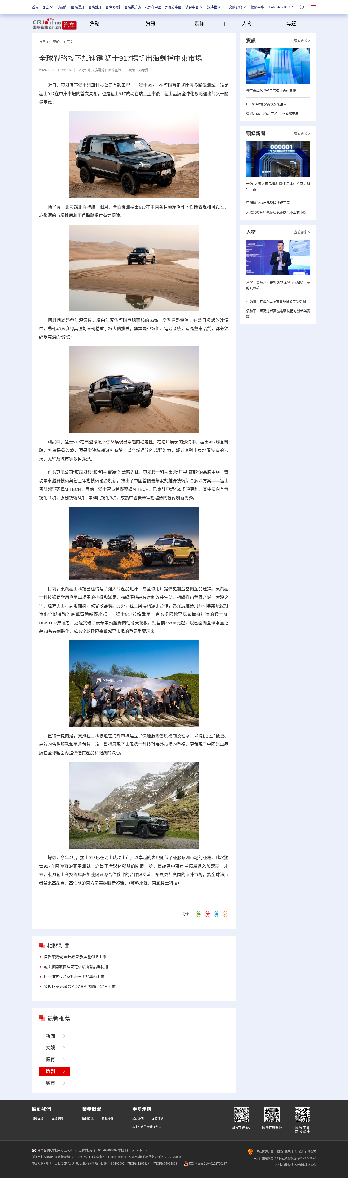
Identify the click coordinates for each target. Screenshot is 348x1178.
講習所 (62, 7)
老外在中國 (153, 7)
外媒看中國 (173, 7)
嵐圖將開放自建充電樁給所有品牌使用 (76, 967)
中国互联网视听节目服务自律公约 (53, 1163)
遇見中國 (192, 7)
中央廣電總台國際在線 (104, 70)
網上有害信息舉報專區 (146, 1127)
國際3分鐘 (112, 7)
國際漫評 (78, 7)
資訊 (150, 23)
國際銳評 (95, 7)
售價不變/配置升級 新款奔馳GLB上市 (75, 957)
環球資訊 (88, 1119)
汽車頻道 (56, 42)
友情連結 (157, 1119)
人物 (246, 23)
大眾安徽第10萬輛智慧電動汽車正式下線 (276, 212)
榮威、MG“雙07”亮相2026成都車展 (272, 114)
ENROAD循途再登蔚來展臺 (266, 104)
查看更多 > (302, 41)
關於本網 (37, 1119)
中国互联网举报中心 (50, 1150)
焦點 (106, 23)
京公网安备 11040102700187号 (209, 1163)
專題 (291, 23)
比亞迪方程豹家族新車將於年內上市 (74, 977)
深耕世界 (213, 7)
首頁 (35, 7)
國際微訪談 (132, 7)
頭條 (199, 23)
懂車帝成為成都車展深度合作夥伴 (271, 91)
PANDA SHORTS (281, 7)
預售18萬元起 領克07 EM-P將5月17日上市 (80, 987)
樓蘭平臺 (257, 7)
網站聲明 (138, 1119)
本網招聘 (57, 1119)
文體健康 (235, 7)
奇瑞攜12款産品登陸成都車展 (268, 203)
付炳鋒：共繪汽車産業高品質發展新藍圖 (276, 301)
